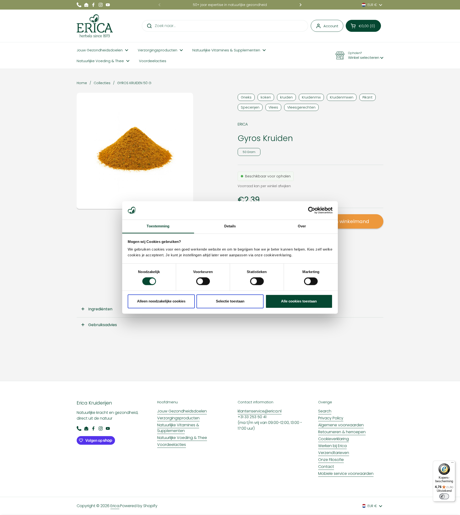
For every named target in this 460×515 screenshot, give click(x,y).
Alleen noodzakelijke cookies (161, 301)
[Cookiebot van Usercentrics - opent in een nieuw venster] (312, 210)
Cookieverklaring (333, 439)
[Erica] (95, 25)
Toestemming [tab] (158, 226)
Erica (114, 506)
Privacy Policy (330, 418)
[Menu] (452, 463)
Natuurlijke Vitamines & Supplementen (178, 427)
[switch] (203, 281)
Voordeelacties (171, 444)
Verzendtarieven (333, 452)
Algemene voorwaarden (341, 425)
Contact (326, 466)
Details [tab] (230, 226)
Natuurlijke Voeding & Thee (182, 437)
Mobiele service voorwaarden (346, 473)
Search (324, 411)
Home (82, 83)
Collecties (102, 83)
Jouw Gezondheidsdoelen (182, 411)
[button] (363, 26)
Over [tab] (302, 226)
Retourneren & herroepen (342, 432)
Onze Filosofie (331, 459)
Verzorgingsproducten (178, 418)
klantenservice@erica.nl (260, 411)
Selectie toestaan (230, 301)
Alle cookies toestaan (299, 301)
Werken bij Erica (332, 446)
